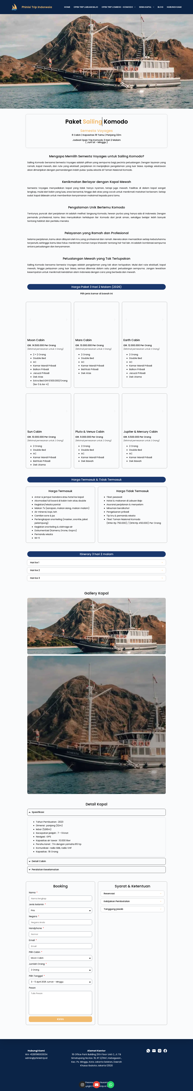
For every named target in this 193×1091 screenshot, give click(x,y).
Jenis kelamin (36, 904)
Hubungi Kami (174, 7)
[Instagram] (82, 1084)
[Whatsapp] (110, 1084)
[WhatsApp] (148, 1050)
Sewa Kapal (145, 7)
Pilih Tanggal (36, 976)
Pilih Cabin (35, 952)
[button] (30, 319)
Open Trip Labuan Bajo (86, 7)
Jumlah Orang (37, 964)
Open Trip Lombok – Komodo (117, 7)
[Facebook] (165, 1050)
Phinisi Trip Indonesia (37, 7)
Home (67, 7)
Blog (160, 7)
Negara (33, 916)
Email (32, 940)
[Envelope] (96, 1084)
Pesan (32, 987)
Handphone (35, 928)
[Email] (154, 1050)
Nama (32, 892)
